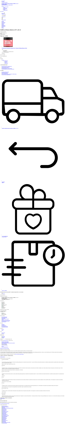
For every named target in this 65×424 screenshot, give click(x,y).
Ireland (5, 421)
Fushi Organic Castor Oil (5, 72)
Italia (4, 407)
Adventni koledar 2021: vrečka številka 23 (7, 66)
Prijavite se (3, 324)
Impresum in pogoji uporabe (5, 341)
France (5, 408)
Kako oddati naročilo (4, 317)
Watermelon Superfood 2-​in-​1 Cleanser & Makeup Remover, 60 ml (14, 48)
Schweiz (6, 409)
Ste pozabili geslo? (4, 325)
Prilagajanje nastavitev (10, 355)
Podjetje (3, 346)
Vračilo (4, 7)
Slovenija (6, 412)
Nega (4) (6, 62)
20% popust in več (5, 60)
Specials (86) (6, 63)
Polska (5, 417)
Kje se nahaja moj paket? (5, 326)
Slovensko (6, 420)
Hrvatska (6, 418)
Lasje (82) (6, 61)
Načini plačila (3, 318)
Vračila (2, 319)
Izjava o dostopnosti (4, 343)
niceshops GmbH (6, 340)
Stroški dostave (5, 8)
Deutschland (7, 406)
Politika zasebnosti (2, 398)
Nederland (6, 414)
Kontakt (4, 9)
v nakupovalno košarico (4, 2)
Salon (2, 330)
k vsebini (3, 1)
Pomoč (2, 6)
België (5, 419)
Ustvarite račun (3, 16)
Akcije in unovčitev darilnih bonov (6, 320)
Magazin (3, 329)
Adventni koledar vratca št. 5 (5, 67)
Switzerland (6, 411)
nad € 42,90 (10, 3)
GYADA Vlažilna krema (5, 73)
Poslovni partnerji (4, 321)
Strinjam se (2, 355)
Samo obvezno (5, 355)
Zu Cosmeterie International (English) (4, 403)
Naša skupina (3, 332)
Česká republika (8, 422)
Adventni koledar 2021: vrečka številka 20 (7, 68)
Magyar (5, 413)
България (6, 416)
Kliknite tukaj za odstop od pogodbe (4, 348)
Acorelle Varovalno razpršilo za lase (6, 74)
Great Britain (7, 415)
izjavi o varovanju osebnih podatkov (19, 354)
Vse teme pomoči (5, 10)
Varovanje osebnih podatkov (5, 342)
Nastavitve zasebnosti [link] (4, 344)
